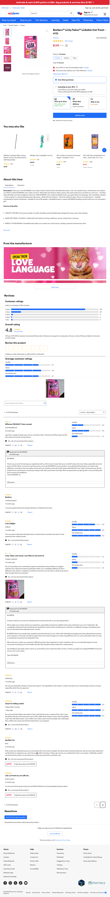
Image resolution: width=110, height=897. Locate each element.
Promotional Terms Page (62, 840)
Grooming (60, 853)
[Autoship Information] (77, 87)
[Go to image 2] (7, 41)
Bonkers (56, 38)
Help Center (34, 853)
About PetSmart (9, 853)
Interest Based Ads (57, 892)
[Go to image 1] (7, 32)
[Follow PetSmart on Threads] (15, 883)
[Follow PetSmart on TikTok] (20, 883)
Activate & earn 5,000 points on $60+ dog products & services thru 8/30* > (55, 2)
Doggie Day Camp (63, 861)
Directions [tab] (20, 185)
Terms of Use (36, 892)
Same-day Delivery (90, 861)
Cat (4, 25)
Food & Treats (13, 25)
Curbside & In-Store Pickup (92, 857)
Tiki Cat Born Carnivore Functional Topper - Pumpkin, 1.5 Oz (68, 156)
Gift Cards (7, 865)
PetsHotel (60, 857)
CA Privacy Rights (82, 892)
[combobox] (52, 13)
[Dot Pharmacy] (97, 883)
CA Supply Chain (70, 892)
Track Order (34, 861)
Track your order (18, 8)
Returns (32, 865)
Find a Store (87, 853)
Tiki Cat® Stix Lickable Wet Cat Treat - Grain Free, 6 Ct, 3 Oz (94, 156)
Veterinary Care (62, 869)
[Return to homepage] (13, 13)
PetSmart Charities (9, 877)
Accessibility (34, 869)
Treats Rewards (8, 861)
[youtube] (26, 883)
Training (59, 865)
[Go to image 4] (7, 59)
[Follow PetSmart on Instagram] (10, 883)
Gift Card (5, 8)
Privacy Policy (46, 892)
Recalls (28, 892)
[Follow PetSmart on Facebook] (5, 883)
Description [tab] (9, 185)
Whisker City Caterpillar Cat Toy (41, 155)
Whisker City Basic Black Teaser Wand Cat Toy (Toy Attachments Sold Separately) (15, 157)
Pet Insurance (61, 873)
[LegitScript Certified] (81, 882)
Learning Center (9, 869)
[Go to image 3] (7, 50)
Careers (6, 857)
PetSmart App (8, 873)
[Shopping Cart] (107, 14)
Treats (22, 25)
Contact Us (34, 857)
